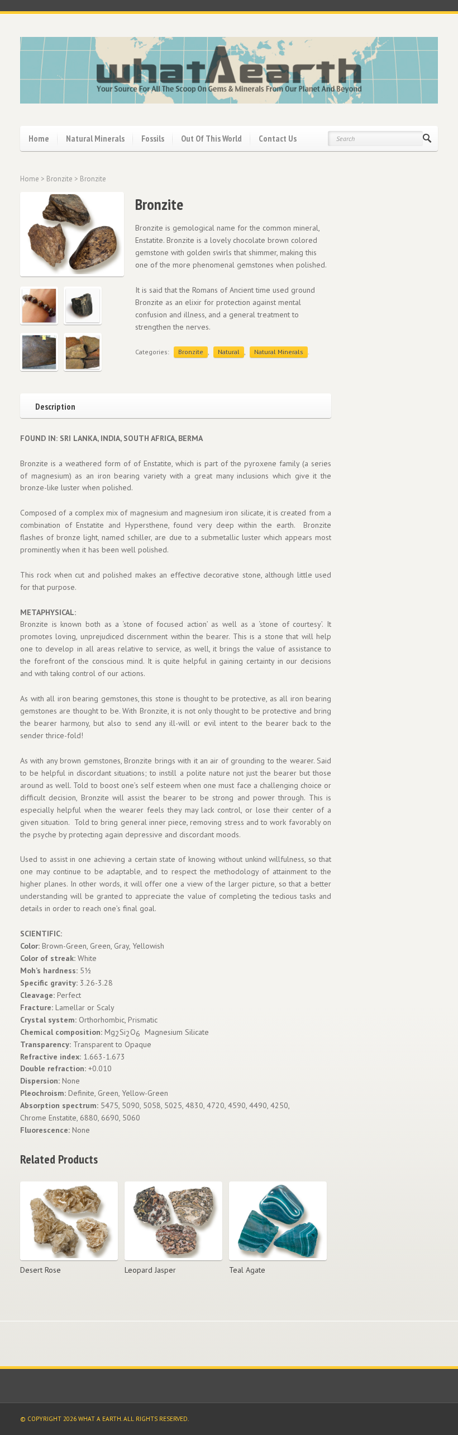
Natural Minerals (95, 138)
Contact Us (278, 138)
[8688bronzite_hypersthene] (83, 306)
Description (55, 406)
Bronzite (59, 179)
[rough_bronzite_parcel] (83, 352)
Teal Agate (247, 1270)
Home (38, 138)
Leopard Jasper (150, 1270)
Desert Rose (40, 1270)
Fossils (152, 138)
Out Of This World (211, 138)
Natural (229, 352)
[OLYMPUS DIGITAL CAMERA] (39, 352)
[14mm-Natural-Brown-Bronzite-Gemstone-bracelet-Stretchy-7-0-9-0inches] (39, 306)
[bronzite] (70, 234)
